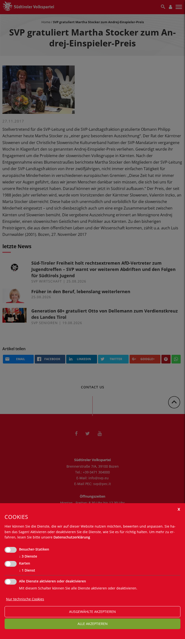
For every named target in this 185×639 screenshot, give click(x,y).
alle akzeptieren (93, 623)
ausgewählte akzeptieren (92, 611)
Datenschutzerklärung (71, 537)
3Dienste (28, 556)
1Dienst (27, 570)
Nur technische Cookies (25, 599)
